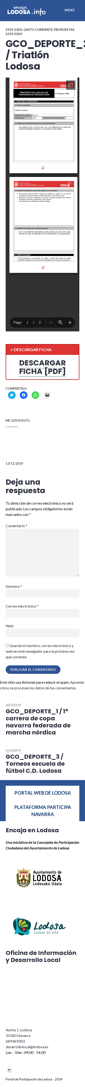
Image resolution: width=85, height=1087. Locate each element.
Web (10, 626)
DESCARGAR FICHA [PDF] (42, 367)
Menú (70, 10)
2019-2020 (14, 29)
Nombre (14, 586)
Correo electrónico (22, 606)
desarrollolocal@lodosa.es (27, 1046)
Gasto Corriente (38, 29)
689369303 (15, 1041)
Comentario (16, 525)
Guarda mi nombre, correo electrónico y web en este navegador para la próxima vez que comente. (40, 651)
